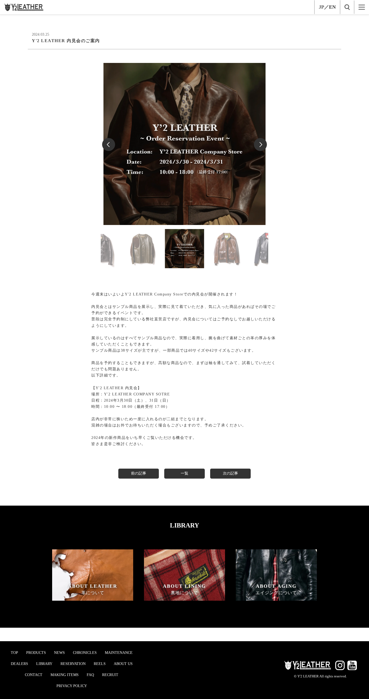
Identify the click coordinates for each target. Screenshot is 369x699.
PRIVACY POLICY (71, 686)
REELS (100, 664)
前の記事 (138, 473)
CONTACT (33, 675)
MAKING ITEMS (65, 675)
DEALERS (19, 664)
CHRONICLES (85, 653)
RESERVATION (73, 664)
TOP (14, 653)
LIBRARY (44, 664)
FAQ (90, 675)
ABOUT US (123, 664)
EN (332, 7)
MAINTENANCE (119, 653)
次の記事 (230, 473)
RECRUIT (110, 675)
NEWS (59, 653)
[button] (260, 144)
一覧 (184, 473)
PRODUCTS (36, 653)
